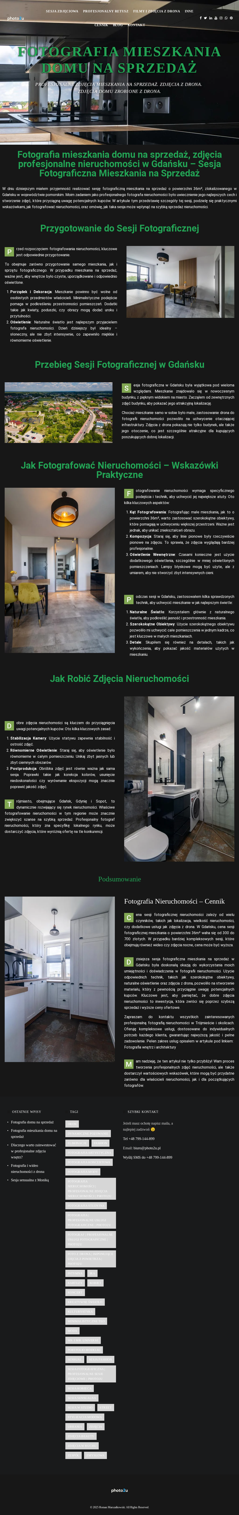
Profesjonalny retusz (106, 11)
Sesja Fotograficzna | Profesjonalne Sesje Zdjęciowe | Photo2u (86, 1374)
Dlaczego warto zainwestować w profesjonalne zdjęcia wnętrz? (33, 1151)
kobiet (96, 1283)
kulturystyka (80, 1311)
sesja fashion (100, 1359)
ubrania (75, 1426)
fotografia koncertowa (89, 1162)
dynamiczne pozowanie (88, 1133)
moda (72, 1331)
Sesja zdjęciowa (62, 11)
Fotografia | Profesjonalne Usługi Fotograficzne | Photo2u (89, 1220)
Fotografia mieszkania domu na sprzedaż (34, 1134)
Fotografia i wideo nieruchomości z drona (27, 1169)
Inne (189, 11)
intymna (75, 1273)
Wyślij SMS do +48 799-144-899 (147, 1157)
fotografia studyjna (86, 1205)
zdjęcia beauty (81, 1436)
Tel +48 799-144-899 (139, 1139)
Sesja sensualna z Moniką (30, 1180)
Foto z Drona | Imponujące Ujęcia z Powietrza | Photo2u (90, 1259)
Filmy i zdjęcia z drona (156, 11)
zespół (74, 1455)
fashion (100, 1143)
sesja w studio (80, 1407)
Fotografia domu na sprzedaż (32, 1122)
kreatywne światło (85, 1302)
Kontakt (136, 25)
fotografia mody (83, 1172)
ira (92, 1273)
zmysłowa (95, 1455)
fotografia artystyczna (89, 1152)
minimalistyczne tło (86, 1321)
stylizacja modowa (85, 1417)
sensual (75, 1359)
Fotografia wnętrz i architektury (150, 1047)
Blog (118, 25)
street (106, 1407)
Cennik (101, 25)
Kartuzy (75, 1283)
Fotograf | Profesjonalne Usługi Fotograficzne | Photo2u (90, 1239)
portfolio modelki (84, 1350)
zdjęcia (95, 1426)
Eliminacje (77, 1143)
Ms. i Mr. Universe (83, 1340)
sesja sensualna (82, 1398)
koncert (75, 1292)
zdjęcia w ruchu (82, 1446)
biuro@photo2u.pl (147, 1148)
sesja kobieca (80, 1388)
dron (72, 1124)
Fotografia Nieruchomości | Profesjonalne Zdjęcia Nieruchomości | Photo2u (90, 1189)
